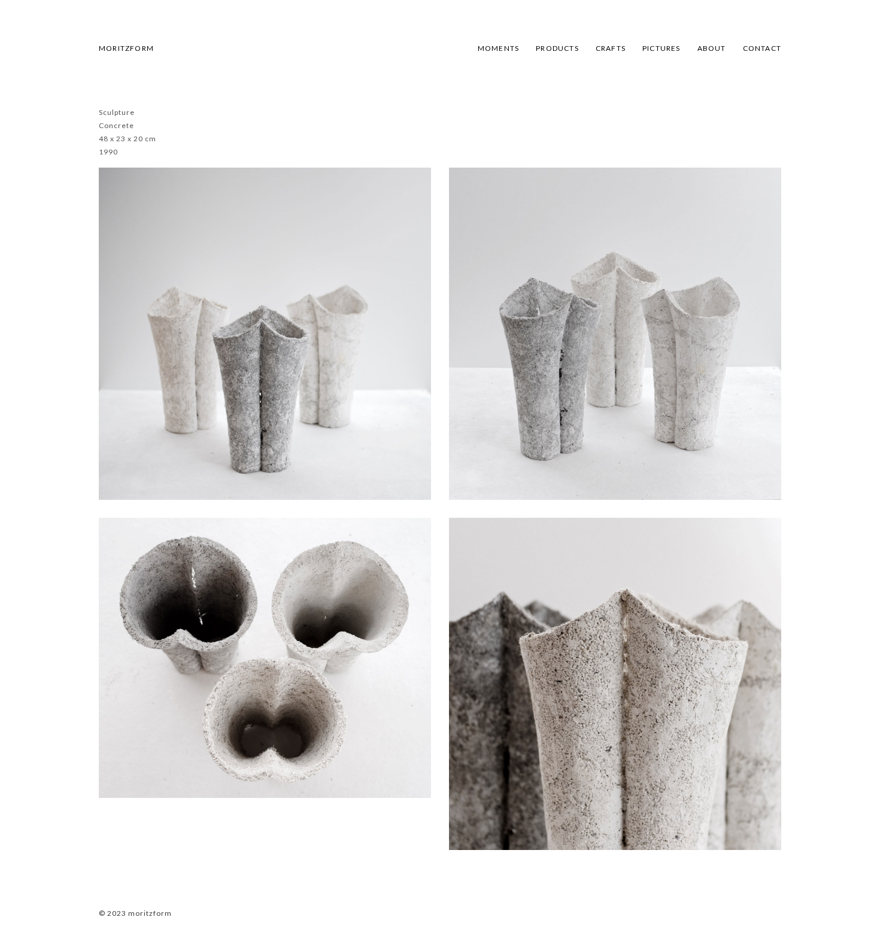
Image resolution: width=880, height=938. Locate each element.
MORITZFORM (126, 48)
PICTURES (661, 48)
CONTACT (762, 48)
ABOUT (711, 48)
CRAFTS (611, 48)
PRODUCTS (557, 48)
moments (498, 48)
